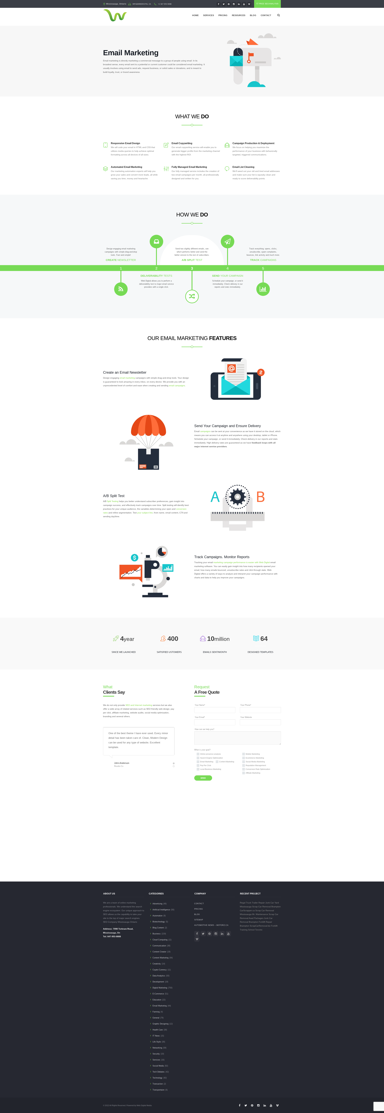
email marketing (127, 378)
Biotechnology (159, 922)
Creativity (157, 964)
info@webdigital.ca (141, 4)
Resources (238, 15)
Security (156, 1054)
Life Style (157, 1042)
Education (157, 1000)
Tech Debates (159, 1072)
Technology (157, 1078)
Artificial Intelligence (161, 910)
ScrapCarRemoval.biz (260, 926)
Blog (253, 15)
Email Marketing (160, 1006)
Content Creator (159, 952)
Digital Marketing (160, 988)
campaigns (205, 431)
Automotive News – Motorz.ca (211, 925)
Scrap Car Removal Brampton (266, 906)
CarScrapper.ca (247, 910)
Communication (159, 946)
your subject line (145, 512)
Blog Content (158, 928)
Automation (157, 916)
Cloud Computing (160, 940)
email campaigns (177, 385)
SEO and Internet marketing (139, 705)
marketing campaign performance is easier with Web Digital (241, 562)
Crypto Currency (160, 970)
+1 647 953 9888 (165, 4)
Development (158, 982)
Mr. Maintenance (260, 914)
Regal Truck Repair (119, 862)
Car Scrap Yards (206, 862)
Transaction (158, 1084)
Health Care (158, 1030)
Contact (266, 15)
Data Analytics (159, 976)
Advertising (157, 904)
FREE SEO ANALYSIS (269, 4)
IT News (156, 1036)
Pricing (222, 15)
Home (195, 15)
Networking (157, 1048)
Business (157, 934)
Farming (156, 1012)
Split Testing (112, 501)
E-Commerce (158, 994)
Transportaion (158, 1090)
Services (208, 15)
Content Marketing (160, 958)
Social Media (158, 1066)
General (156, 1018)
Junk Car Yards (249, 862)
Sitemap (198, 920)
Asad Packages (160, 862)
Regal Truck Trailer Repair (252, 902)
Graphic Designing (160, 1024)
